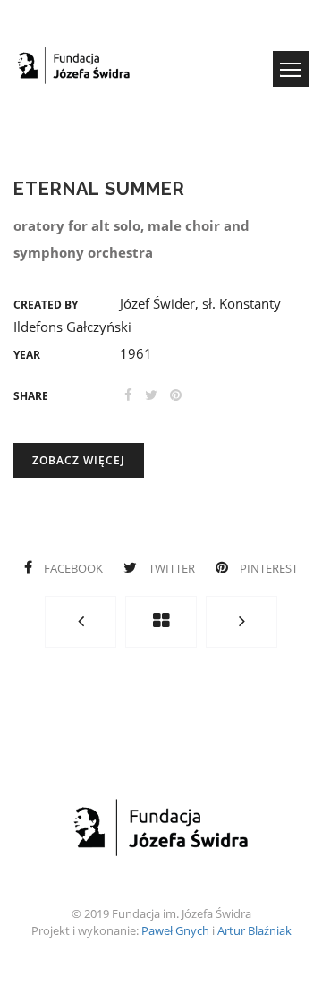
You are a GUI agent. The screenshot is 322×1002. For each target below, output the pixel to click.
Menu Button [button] (291, 69)
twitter (172, 568)
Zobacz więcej (78, 460)
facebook (73, 568)
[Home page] (161, 622)
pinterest (267, 568)
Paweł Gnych (175, 930)
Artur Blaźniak (254, 930)
